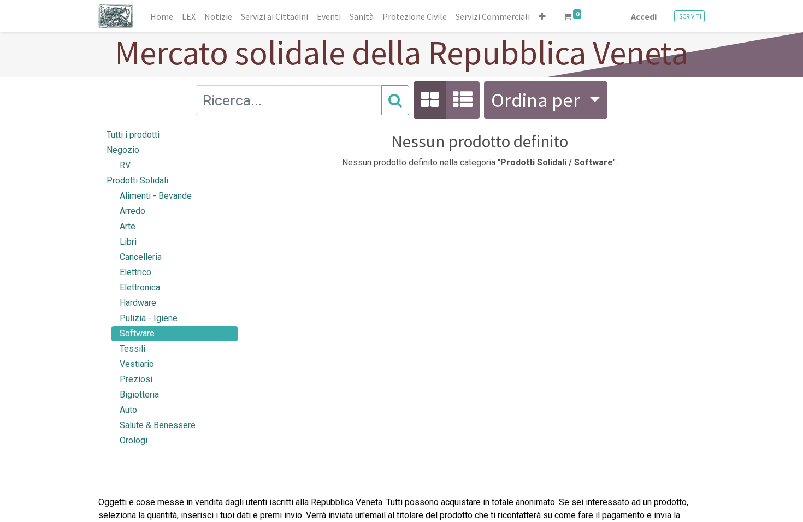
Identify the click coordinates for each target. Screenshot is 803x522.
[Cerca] (395, 100)
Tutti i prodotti (133, 134)
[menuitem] (162, 16)
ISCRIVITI (689, 16)
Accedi (644, 16)
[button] (542, 16)
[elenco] (463, 99)
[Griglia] (430, 99)
